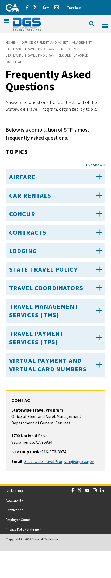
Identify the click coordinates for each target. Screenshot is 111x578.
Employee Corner (18, 519)
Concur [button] (22, 214)
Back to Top (14, 490)
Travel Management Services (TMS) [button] (43, 310)
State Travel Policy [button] (43, 269)
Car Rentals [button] (30, 195)
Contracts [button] (28, 232)
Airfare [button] (22, 177)
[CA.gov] (10, 6)
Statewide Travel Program (30, 49)
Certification (14, 510)
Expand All (95, 165)
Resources (71, 49)
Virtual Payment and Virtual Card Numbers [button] (48, 364)
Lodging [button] (23, 251)
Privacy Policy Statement (23, 529)
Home (10, 42)
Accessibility (14, 500)
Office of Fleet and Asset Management (57, 42)
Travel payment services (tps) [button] (36, 337)
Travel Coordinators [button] (46, 288)
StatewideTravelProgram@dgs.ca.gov (59, 461)
